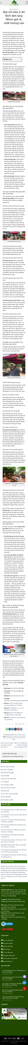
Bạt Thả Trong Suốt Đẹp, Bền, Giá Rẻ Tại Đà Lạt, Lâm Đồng (13, 826)
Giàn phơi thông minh (7, 787)
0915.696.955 (14, 691)
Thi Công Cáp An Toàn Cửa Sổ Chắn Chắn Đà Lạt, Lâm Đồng (14, 816)
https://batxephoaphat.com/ (17, 695)
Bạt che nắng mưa (6, 766)
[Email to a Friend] (15, 729)
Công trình (4, 775)
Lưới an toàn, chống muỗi (8, 793)
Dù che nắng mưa (13, 9)
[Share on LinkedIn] (21, 729)
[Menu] (1, 3)
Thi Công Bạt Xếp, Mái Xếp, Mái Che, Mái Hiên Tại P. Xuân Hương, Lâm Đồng (14, 851)
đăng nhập (11, 756)
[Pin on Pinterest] (18, 729)
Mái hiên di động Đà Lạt (12, 872)
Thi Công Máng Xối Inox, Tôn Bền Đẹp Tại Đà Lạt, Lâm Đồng (13, 810)
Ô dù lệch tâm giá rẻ (11, 737)
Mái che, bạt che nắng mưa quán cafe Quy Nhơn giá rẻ (7, 745)
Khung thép (4, 790)
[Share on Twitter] (12, 729)
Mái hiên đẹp (4, 796)
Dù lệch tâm (8, 736)
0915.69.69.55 (15, 688)
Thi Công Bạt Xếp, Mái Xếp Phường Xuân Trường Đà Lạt (12, 836)
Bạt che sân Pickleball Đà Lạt (16, 874)
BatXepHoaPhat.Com (7, 889)
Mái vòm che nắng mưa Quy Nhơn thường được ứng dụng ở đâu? (20, 745)
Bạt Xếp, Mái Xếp (5, 772)
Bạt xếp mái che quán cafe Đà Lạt (12, 870)
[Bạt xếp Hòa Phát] (14, 2)
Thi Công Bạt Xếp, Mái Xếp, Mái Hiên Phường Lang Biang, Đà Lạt (13, 856)
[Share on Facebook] (9, 729)
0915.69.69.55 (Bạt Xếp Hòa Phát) (15, 901)
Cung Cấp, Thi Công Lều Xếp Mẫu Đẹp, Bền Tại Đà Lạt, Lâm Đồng (13, 821)
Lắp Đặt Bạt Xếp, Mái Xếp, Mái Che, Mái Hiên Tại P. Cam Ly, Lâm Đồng (13, 846)
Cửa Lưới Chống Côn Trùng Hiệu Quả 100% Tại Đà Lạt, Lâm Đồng (13, 831)
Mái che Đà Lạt (14, 866)
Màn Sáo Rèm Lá (5, 800)
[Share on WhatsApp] (7, 729)
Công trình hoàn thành (7, 778)
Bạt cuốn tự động (5, 769)
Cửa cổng (3, 781)
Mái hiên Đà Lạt (5, 866)
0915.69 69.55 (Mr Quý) (14, 899)
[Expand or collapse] (20, 59)
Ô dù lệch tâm (15, 736)
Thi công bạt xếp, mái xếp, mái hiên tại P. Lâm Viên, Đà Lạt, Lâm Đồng (13, 841)
